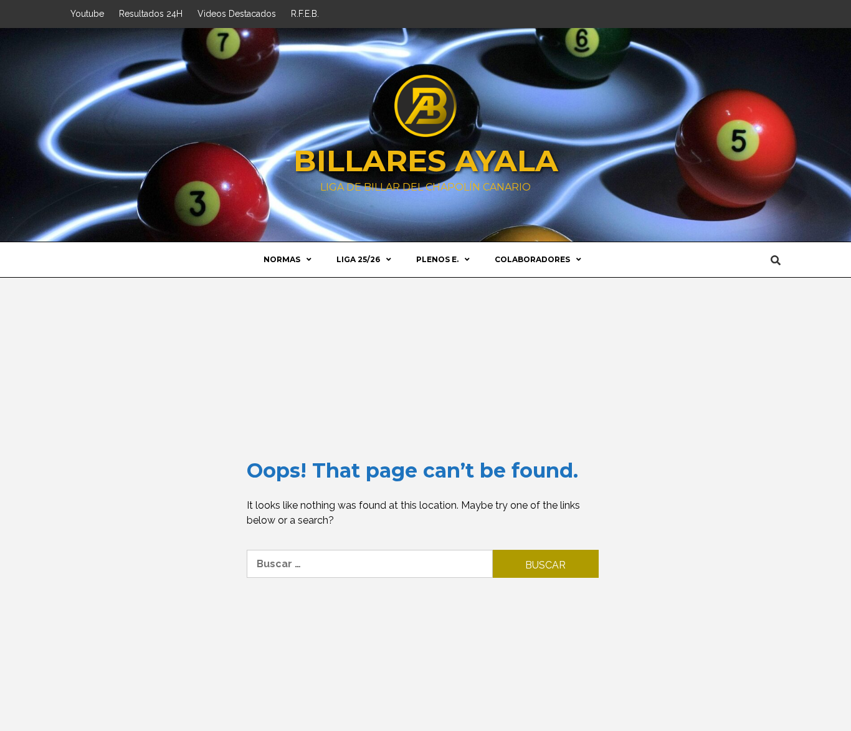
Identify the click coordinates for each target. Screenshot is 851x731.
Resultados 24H (151, 14)
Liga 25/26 (358, 259)
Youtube (87, 14)
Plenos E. (437, 259)
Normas (282, 259)
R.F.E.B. (305, 14)
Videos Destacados (236, 14)
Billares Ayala (425, 161)
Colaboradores (532, 259)
